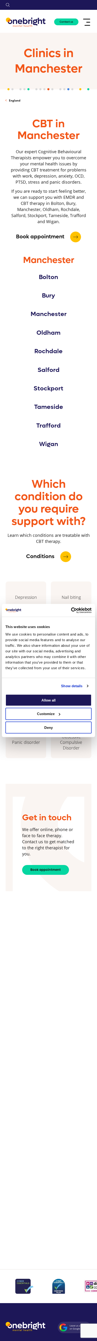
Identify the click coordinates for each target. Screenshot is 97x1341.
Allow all (48, 700)
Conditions (41, 556)
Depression (26, 597)
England (14, 100)
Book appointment (40, 236)
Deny (48, 728)
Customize (46, 714)
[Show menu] (87, 22)
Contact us (66, 22)
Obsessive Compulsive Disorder (71, 742)
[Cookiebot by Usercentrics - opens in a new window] (71, 610)
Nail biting (71, 597)
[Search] (8, 5)
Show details (71, 686)
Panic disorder (26, 742)
